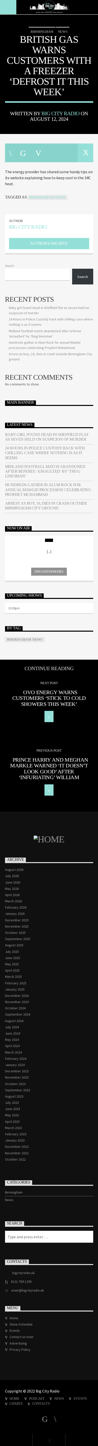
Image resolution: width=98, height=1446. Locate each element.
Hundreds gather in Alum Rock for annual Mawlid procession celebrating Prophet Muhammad (48, 489)
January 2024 (15, 1065)
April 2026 (12, 895)
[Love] (85, 152)
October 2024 (15, 1008)
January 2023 (15, 1140)
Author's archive (49, 243)
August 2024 (14, 1021)
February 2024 (15, 1058)
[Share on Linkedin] (53, 152)
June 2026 (12, 882)
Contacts (41, 1404)
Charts (16, 1404)
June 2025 (12, 958)
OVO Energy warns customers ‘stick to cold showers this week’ (49, 698)
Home (14, 1318)
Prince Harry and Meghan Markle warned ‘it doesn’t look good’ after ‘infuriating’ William (49, 769)
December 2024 (17, 995)
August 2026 (14, 869)
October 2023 (15, 1084)
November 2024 (17, 1002)
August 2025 (14, 945)
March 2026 (13, 901)
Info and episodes (49, 571)
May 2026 (12, 888)
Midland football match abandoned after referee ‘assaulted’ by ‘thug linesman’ (45, 471)
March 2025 (13, 976)
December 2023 (17, 1071)
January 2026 (15, 913)
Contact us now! (21, 1337)
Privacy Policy (20, 1349)
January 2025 (15, 989)
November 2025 (17, 926)
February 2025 (15, 983)
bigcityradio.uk (23, 1273)
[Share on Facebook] (10, 152)
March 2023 (13, 1128)
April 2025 (12, 970)
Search (9, 266)
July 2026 (12, 876)
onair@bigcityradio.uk (27, 1290)
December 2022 (17, 1146)
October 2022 (15, 1159)
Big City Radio (60, 113)
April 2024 (12, 1046)
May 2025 (12, 964)
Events (15, 1330)
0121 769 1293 (21, 1281)
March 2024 (13, 1052)
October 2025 (15, 932)
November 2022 (17, 1153)
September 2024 (17, 1014)
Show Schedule (21, 1324)
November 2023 (17, 1077)
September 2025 (17, 939)
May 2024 (12, 1039)
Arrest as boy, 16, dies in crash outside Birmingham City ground (46, 505)
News (62, 31)
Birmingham (42, 31)
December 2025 (17, 920)
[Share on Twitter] (22, 152)
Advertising (18, 1343)
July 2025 (12, 951)
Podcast (37, 1399)
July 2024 (12, 1027)
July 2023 (12, 1102)
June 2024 (12, 1033)
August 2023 (14, 1096)
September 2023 (17, 1090)
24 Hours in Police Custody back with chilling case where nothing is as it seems (45, 453)
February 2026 (15, 907)
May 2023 (12, 1115)
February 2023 (15, 1134)
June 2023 (12, 1109)
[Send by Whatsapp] (70, 152)
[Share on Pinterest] (37, 152)
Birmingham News (47, 197)
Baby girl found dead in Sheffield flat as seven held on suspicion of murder (47, 436)
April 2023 (12, 1121)
